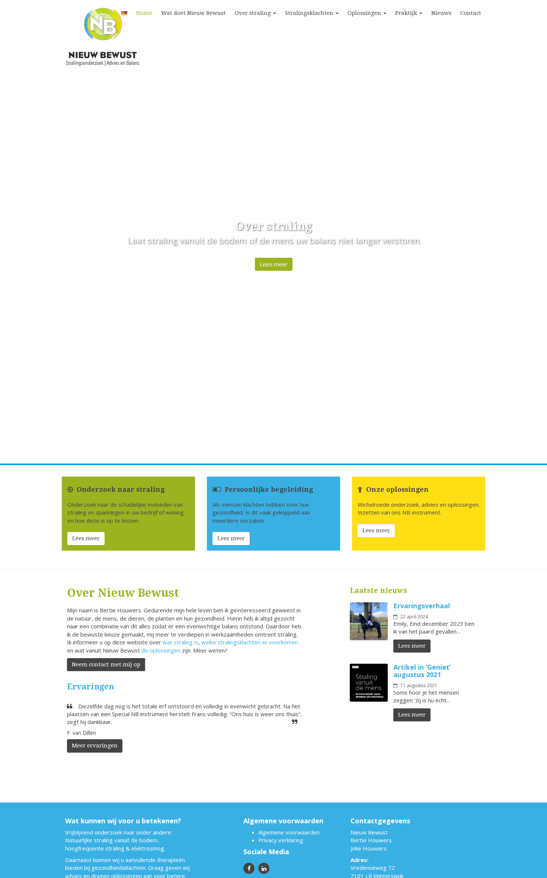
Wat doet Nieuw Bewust (193, 13)
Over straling (253, 13)
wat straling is (180, 642)
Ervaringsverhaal (421, 605)
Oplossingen (365, 13)
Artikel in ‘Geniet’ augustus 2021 (422, 671)
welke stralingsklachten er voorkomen (249, 642)
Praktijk (407, 13)
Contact (470, 13)
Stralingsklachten (310, 13)
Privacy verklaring (280, 840)
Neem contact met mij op (106, 664)
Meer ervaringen (95, 745)
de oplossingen (160, 650)
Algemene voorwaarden (289, 832)
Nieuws (441, 13)
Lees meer (274, 264)
